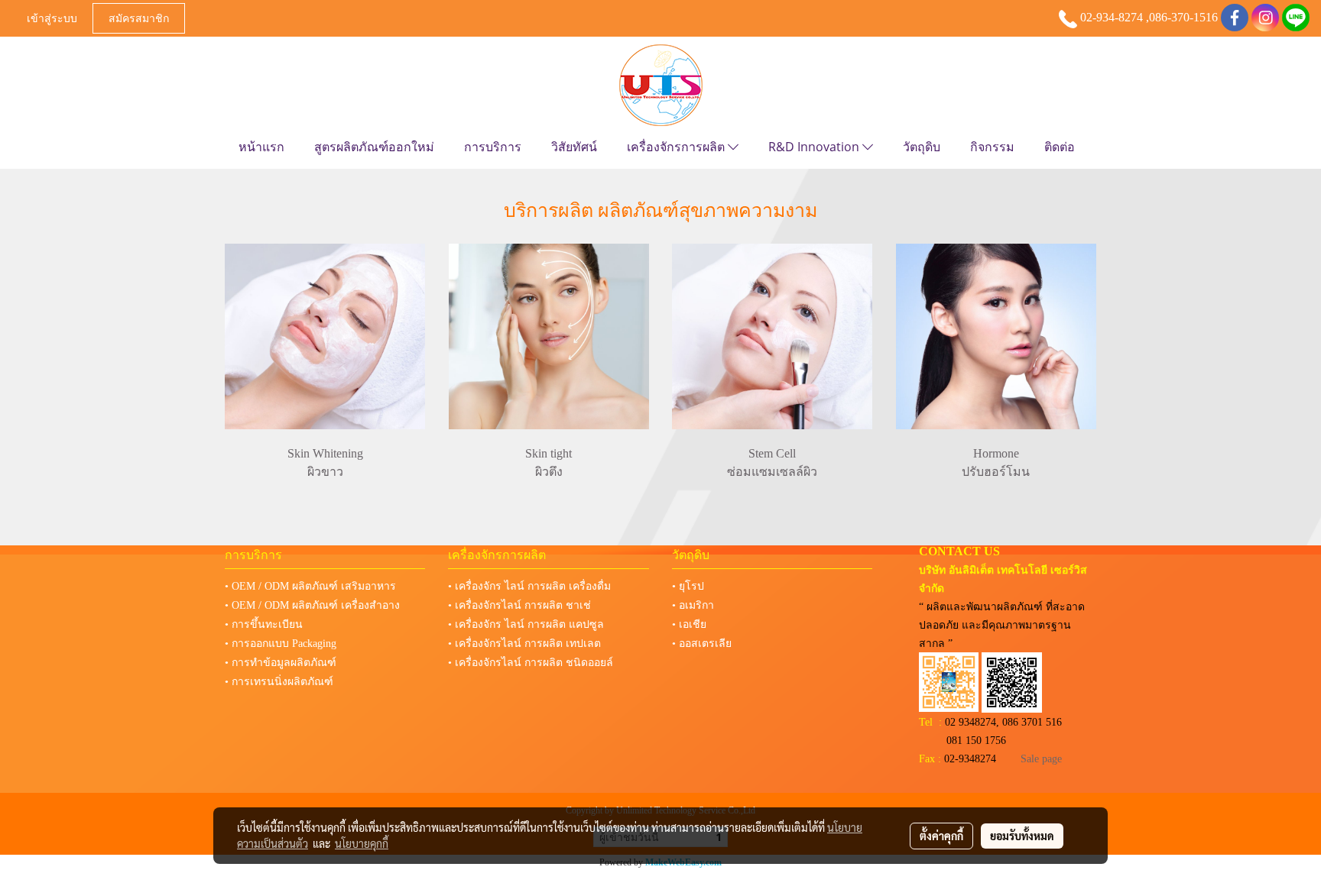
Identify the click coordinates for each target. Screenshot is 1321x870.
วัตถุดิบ (921, 146)
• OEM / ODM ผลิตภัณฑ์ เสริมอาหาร (310, 586)
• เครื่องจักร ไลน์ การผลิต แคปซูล (526, 624)
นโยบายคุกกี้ (361, 843)
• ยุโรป (688, 586)
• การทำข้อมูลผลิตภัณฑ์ (280, 662)
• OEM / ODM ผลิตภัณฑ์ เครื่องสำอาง (312, 605)
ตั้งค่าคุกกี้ (941, 836)
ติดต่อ (1059, 146)
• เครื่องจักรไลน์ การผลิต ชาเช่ (519, 605)
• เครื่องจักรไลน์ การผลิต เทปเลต (524, 643)
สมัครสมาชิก (139, 18)
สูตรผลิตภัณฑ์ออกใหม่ (374, 146)
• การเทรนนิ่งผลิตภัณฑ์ (279, 681)
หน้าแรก (261, 146)
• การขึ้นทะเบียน (264, 624)
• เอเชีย (689, 624)
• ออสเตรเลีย (702, 643)
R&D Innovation (815, 146)
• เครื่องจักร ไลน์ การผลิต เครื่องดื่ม (529, 586)
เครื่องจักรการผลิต (677, 146)
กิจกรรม (992, 146)
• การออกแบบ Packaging (280, 643)
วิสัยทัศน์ (574, 146)
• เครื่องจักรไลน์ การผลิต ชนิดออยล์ (530, 662)
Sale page (1041, 759)
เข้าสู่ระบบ (52, 18)
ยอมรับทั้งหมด (1022, 836)
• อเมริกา (693, 605)
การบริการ (492, 146)
